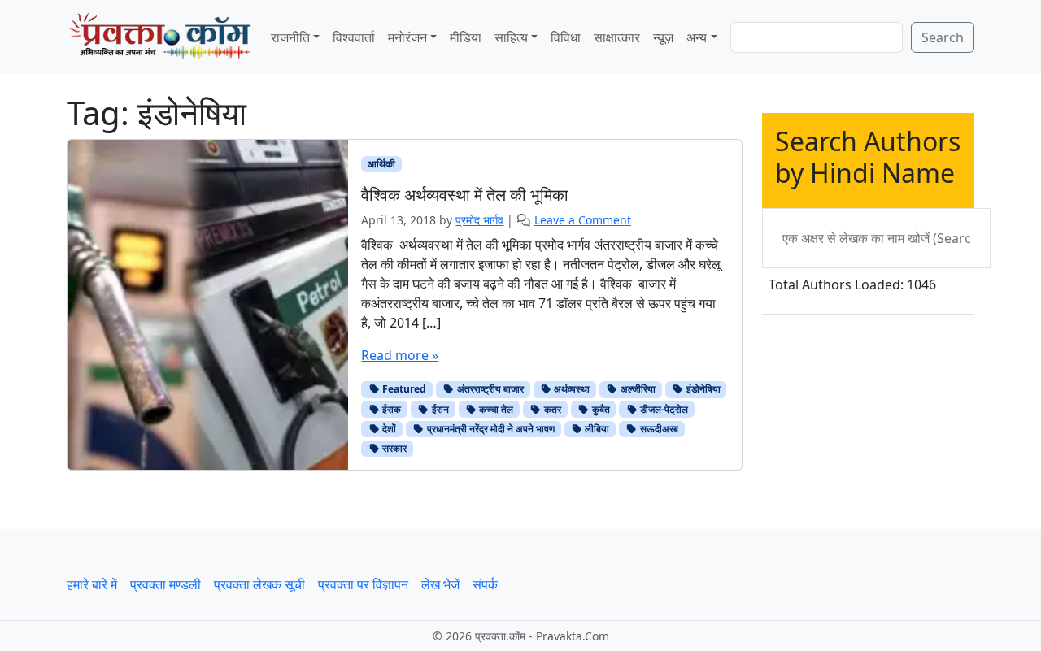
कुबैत (600, 409)
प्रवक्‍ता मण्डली (165, 584)
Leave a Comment (582, 220)
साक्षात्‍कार (617, 37)
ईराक (390, 409)
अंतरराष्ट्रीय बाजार (489, 389)
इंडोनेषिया (702, 389)
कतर (551, 409)
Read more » (399, 355)
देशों (388, 429)
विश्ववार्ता (354, 37)
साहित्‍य (511, 37)
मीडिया (465, 37)
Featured (403, 389)
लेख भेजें (440, 584)
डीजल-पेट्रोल (663, 409)
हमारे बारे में (92, 584)
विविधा (566, 37)
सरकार (393, 448)
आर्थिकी (381, 164)
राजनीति (290, 37)
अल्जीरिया (637, 389)
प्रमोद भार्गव (479, 220)
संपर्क (485, 584)
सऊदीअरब (658, 429)
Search (942, 37)
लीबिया (595, 429)
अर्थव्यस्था (570, 389)
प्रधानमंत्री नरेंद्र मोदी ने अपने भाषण (490, 429)
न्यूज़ (663, 37)
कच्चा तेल (495, 409)
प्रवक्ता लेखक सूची (259, 584)
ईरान (439, 409)
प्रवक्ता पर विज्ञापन (363, 584)
